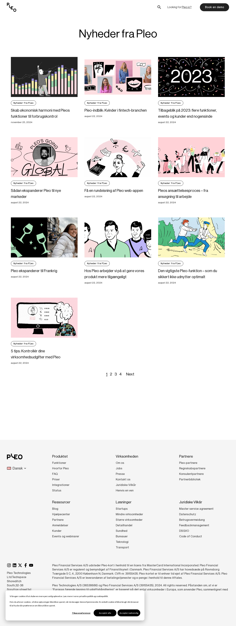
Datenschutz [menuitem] (187, 514)
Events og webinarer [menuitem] (65, 536)
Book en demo (214, 7)
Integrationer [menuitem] (60, 485)
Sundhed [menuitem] (121, 530)
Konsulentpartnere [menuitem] (191, 474)
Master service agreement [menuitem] (196, 508)
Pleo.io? (187, 7)
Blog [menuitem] (55, 508)
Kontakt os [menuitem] (123, 479)
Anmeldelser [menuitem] (60, 525)
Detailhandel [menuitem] (124, 525)
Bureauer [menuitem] (122, 536)
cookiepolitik (102, 596)
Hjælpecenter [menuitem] (61, 514)
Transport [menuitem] (122, 547)
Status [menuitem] (56, 490)
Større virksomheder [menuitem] (129, 519)
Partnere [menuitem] (58, 519)
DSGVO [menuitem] (184, 530)
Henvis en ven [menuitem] (125, 490)
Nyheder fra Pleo (23, 103)
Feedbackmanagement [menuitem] (194, 525)
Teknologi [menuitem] (122, 542)
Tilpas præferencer (81, 613)
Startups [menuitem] (122, 508)
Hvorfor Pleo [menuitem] (60, 468)
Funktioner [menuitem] (59, 462)
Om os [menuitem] (120, 462)
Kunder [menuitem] (57, 530)
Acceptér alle (105, 613)
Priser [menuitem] (56, 479)
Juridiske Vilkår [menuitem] (126, 485)
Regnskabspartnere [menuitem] (192, 468)
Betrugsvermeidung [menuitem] (192, 519)
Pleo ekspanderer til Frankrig (34, 271)
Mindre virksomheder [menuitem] (129, 514)
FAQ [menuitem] (55, 474)
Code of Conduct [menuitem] (190, 536)
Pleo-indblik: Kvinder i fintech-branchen (115, 110)
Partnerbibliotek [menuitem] (190, 479)
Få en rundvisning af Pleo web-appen (113, 190)
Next (130, 374)
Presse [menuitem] (120, 474)
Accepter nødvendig (129, 613)
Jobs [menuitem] (119, 468)
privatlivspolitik (86, 596)
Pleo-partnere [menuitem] (188, 462)
